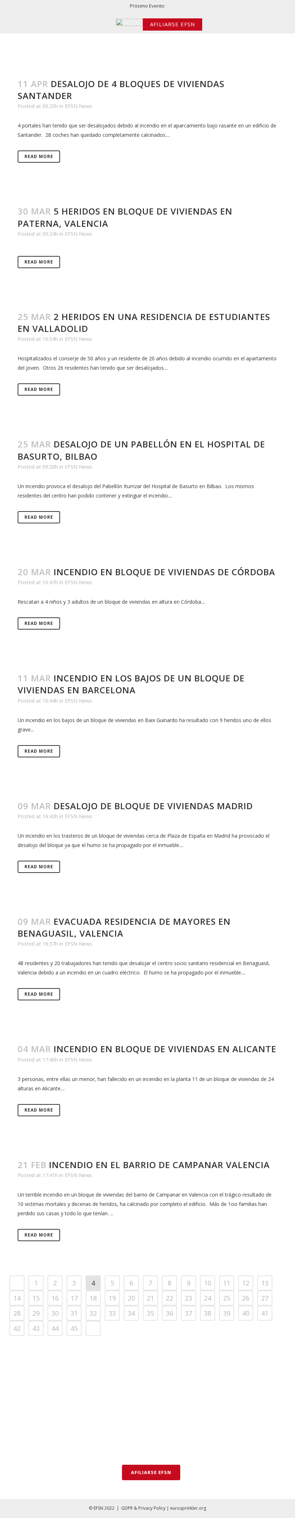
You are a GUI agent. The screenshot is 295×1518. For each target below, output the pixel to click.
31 (74, 1313)
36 (169, 1313)
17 (74, 1298)
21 (150, 1298)
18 (93, 1298)
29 (36, 1313)
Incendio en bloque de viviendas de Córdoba (164, 572)
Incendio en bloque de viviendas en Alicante (165, 1049)
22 (169, 1298)
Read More (38, 156)
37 (188, 1313)
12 (245, 1283)
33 (112, 1313)
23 (188, 1298)
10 (207, 1283)
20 (131, 1298)
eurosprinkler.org (188, 1508)
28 (17, 1313)
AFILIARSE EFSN (172, 24)
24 (207, 1298)
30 (55, 1313)
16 (55, 1298)
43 (36, 1328)
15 (36, 1298)
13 (264, 1283)
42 (17, 1328)
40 (245, 1313)
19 (112, 1298)
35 (150, 1313)
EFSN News (78, 106)
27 (264, 1298)
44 (55, 1328)
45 (74, 1328)
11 (226, 1283)
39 (226, 1313)
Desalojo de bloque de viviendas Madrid (153, 806)
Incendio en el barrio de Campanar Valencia (159, 1165)
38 (207, 1313)
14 (17, 1298)
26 (245, 1298)
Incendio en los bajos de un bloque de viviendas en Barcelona (131, 684)
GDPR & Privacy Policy (143, 1508)
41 (264, 1313)
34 (131, 1313)
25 (226, 1298)
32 (93, 1313)
